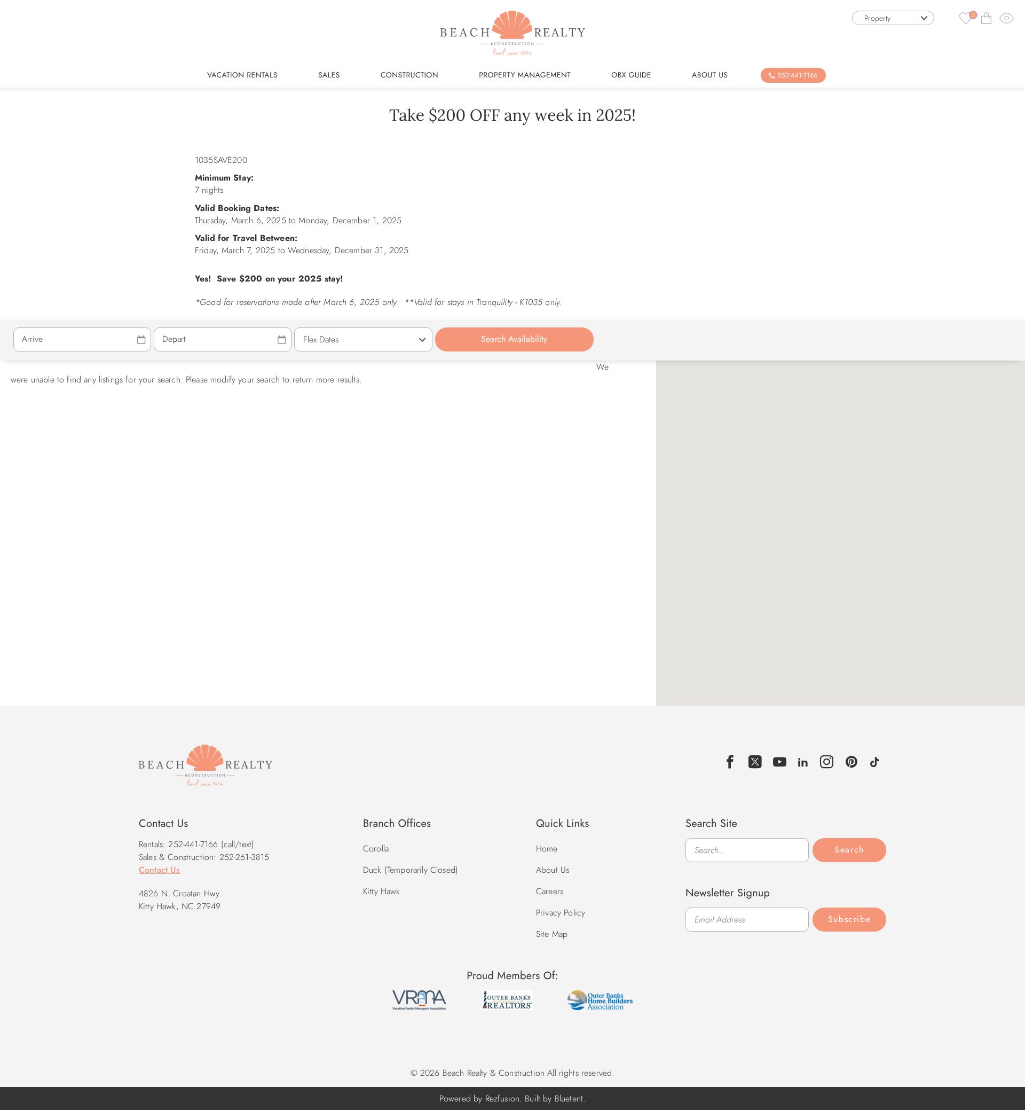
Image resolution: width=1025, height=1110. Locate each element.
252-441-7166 (798, 75)
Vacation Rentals (242, 75)
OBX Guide (631, 75)
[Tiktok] (874, 760)
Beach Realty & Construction (205, 771)
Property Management (525, 75)
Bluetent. (570, 1098)
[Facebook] (730, 762)
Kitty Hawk (381, 891)
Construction (409, 75)
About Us (710, 75)
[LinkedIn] (803, 760)
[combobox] (893, 18)
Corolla (376, 848)
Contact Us (159, 870)
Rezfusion (502, 1098)
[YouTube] (780, 762)
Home (547, 848)
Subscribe (849, 919)
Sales (329, 75)
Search (849, 849)
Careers (549, 891)
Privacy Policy (560, 912)
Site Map (551, 934)
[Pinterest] (851, 762)
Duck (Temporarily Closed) (410, 870)
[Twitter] (755, 762)
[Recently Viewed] (1006, 18)
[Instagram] (827, 762)
